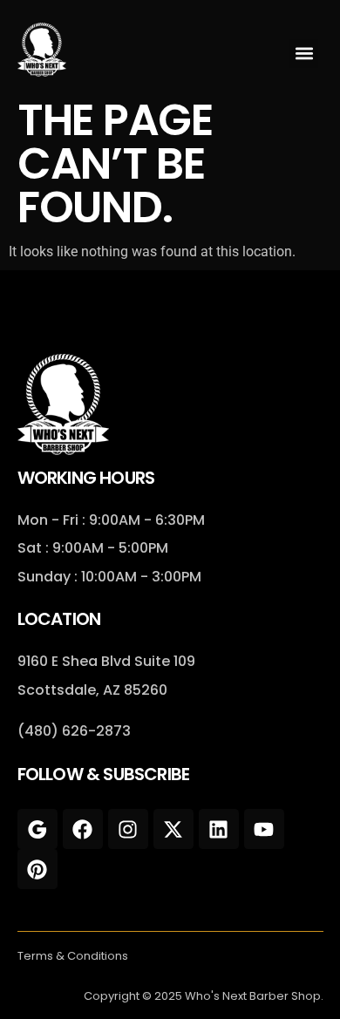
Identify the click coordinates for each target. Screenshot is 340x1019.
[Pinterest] (37, 869)
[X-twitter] (173, 829)
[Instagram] (128, 829)
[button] (303, 53)
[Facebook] (83, 829)
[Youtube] (264, 829)
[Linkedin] (219, 829)
